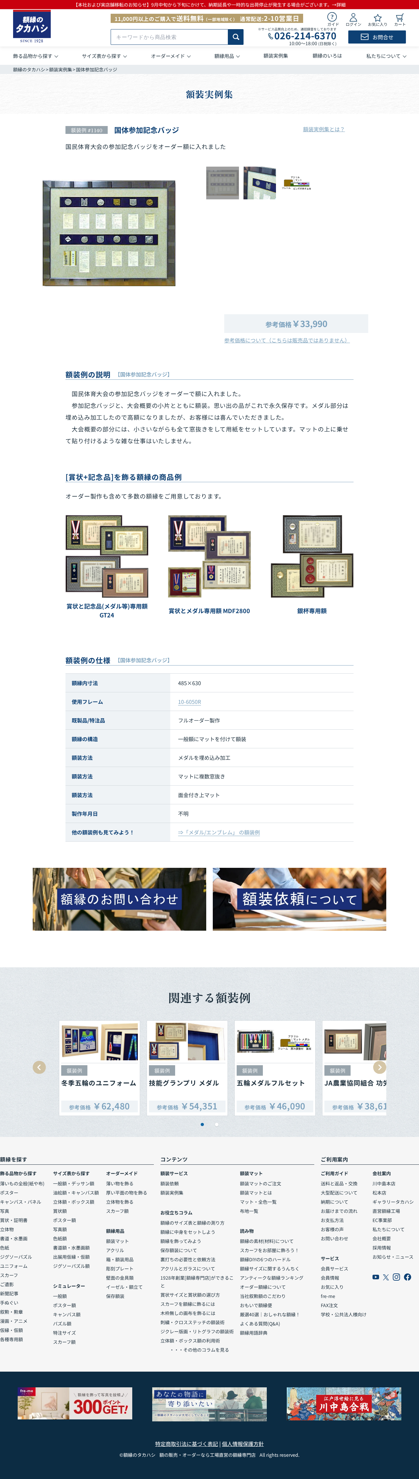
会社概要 (382, 1238)
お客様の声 (332, 1229)
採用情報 (382, 1247)
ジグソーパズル (16, 1256)
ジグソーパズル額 (71, 1266)
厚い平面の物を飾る (126, 1192)
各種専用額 (11, 1339)
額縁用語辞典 (253, 1332)
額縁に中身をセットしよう (187, 1232)
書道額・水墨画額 (71, 1247)
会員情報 (330, 1277)
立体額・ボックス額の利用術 (190, 1340)
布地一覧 (249, 1211)
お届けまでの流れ (339, 1211)
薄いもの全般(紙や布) (22, 1183)
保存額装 (115, 1296)
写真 (4, 1211)
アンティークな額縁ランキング (271, 1277)
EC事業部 (382, 1220)
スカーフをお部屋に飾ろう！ (269, 1250)
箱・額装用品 (120, 1259)
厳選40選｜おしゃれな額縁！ (270, 1314)
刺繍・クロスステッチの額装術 (192, 1322)
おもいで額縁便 (256, 1305)
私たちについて (389, 1229)
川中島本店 (384, 1183)
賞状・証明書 (13, 1220)
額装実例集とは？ (324, 129)
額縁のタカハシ (29, 69)
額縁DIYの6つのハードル (265, 1259)
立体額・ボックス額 (73, 1201)
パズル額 (62, 1323)
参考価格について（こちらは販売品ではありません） (287, 340)
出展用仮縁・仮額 (71, 1256)
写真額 (60, 1229)
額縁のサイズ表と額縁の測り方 (192, 1222)
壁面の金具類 (120, 1277)
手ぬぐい (9, 1302)
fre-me (328, 1296)
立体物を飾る (120, 1201)
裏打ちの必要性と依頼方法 (187, 1259)
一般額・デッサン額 (73, 1183)
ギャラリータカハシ (393, 1201)
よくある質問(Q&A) (260, 1323)
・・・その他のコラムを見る (194, 1349)
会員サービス (334, 1268)
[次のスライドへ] (379, 1067)
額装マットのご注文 (260, 1183)
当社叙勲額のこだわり (263, 1296)
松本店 (379, 1192)
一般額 (60, 1296)
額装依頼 (169, 1183)
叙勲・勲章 (11, 1311)
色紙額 (60, 1238)
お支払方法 (332, 1220)
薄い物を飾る (120, 1183)
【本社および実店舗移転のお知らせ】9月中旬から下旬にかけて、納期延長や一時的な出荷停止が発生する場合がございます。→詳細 (209, 4)
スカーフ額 (64, 1342)
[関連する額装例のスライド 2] (217, 1124)
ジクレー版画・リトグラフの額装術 (197, 1331)
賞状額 (60, 1211)
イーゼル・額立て (124, 1287)
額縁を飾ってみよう (180, 1241)
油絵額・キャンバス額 (76, 1192)
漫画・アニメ (13, 1321)
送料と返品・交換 (339, 1183)
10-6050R (189, 701)
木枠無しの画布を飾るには (187, 1313)
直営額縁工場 (386, 1211)
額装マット (117, 1241)
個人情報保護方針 (243, 1444)
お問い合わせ (334, 1238)
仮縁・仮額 (11, 1330)
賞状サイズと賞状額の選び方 (190, 1294)
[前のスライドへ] (39, 1067)
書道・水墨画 (13, 1238)
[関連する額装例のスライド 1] (202, 1124)
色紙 (4, 1247)
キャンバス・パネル (20, 1201)
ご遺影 (7, 1284)
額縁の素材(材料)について (267, 1241)
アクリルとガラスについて (187, 1268)
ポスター (9, 1192)
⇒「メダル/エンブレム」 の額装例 (219, 832)
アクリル (115, 1250)
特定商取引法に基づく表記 (186, 1444)
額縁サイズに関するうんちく (270, 1268)
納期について (334, 1201)
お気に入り (332, 1287)
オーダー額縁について (263, 1287)
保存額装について (178, 1250)
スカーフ (9, 1275)
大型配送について (339, 1192)
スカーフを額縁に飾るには (187, 1304)
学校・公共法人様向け (344, 1314)
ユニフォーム (13, 1266)
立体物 (7, 1229)
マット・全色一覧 (258, 1201)
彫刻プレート (120, 1268)
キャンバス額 (67, 1314)
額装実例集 (60, 69)
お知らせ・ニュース (393, 1256)
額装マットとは (256, 1192)
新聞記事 (9, 1293)
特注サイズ (64, 1332)
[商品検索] (236, 37)
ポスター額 (64, 1220)
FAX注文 (329, 1305)
